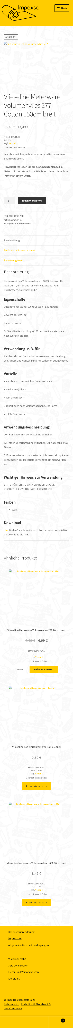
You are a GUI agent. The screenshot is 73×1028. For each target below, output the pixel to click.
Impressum (15, 938)
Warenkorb (56, 1019)
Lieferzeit (14, 978)
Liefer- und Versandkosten (23, 972)
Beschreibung (12, 240)
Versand (12, 143)
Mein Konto (12, 1022)
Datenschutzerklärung (21, 932)
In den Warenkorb (32, 200)
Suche (36, 1022)
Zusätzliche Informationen (19, 250)
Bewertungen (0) (13, 260)
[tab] (36, 241)
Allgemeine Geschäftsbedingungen (28, 945)
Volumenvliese (23, 223)
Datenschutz (11, 1004)
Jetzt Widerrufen (18, 965)
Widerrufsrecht (17, 959)
